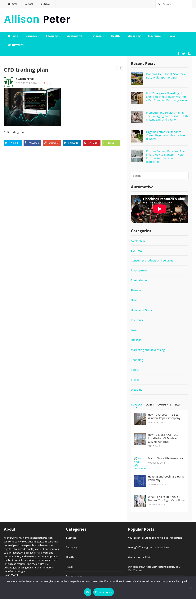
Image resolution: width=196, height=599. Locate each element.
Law (133, 330)
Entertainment (140, 280)
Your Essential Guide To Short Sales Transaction (155, 537)
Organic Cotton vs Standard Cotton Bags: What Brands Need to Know (166, 135)
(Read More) (11, 575)
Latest (150, 404)
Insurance (154, 36)
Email (111, 142)
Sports (135, 370)
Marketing (133, 36)
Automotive (74, 36)
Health (115, 36)
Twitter (13, 142)
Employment (16, 44)
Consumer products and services (152, 260)
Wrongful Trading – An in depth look (148, 547)
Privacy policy (103, 592)
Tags (178, 404)
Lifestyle (136, 340)
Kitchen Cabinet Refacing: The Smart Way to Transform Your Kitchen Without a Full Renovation (165, 156)
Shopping (52, 36)
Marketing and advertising (148, 350)
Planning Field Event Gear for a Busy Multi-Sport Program (166, 75)
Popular (136, 404)
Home (13, 4)
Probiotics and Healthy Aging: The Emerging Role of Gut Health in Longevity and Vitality (167, 116)
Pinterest (93, 142)
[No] (191, 588)
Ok (88, 592)
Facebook (33, 142)
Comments (164, 404)
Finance (97, 36)
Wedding (136, 389)
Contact (46, 4)
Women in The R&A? (139, 557)
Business (31, 36)
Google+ (54, 142)
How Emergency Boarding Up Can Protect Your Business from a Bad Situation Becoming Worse (167, 96)
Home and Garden (142, 310)
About (29, 4)
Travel (172, 36)
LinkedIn (73, 142)
